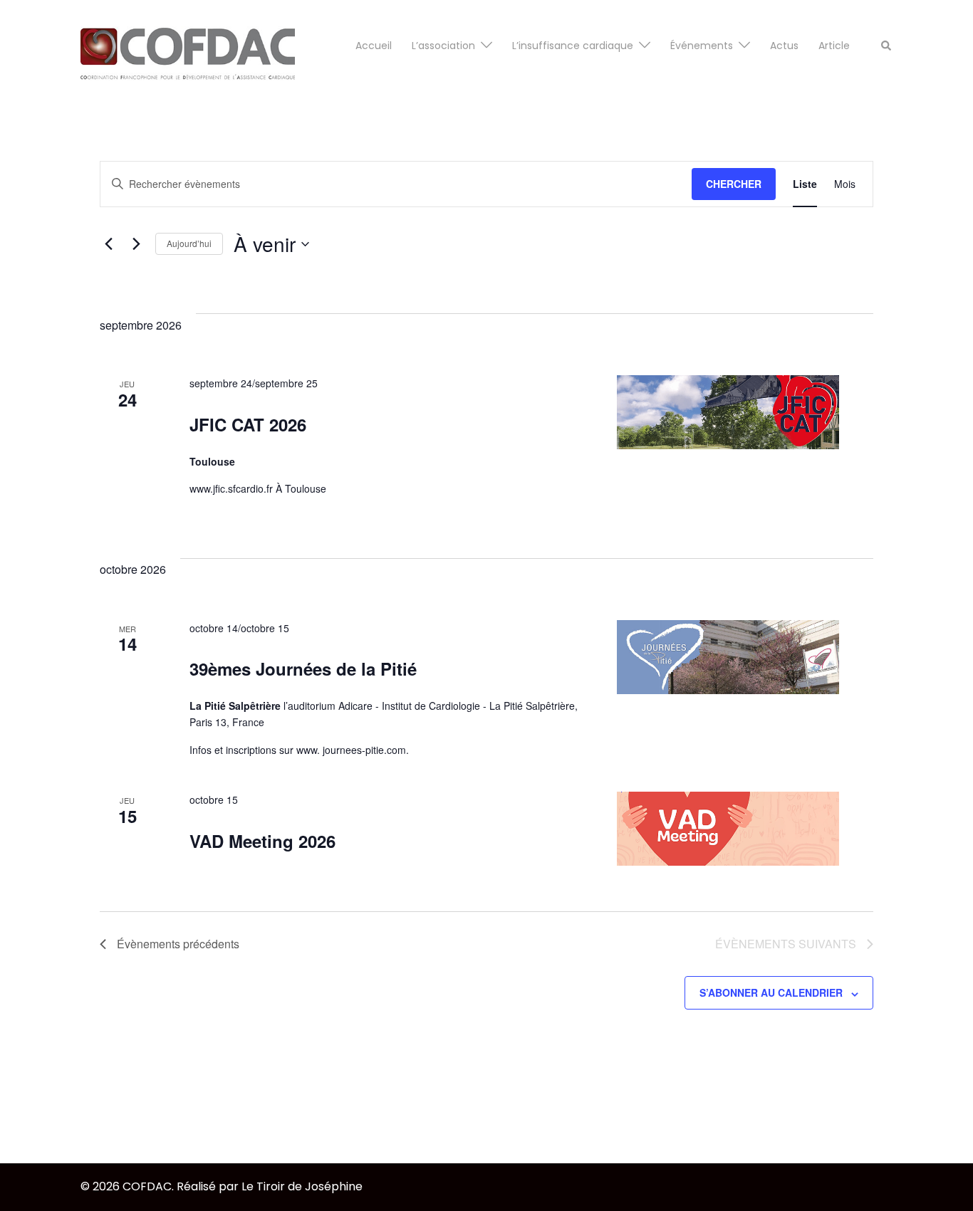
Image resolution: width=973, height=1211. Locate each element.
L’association (443, 45)
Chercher (733, 184)
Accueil (373, 45)
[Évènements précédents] (108, 244)
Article (834, 45)
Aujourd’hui (189, 243)
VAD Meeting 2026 (262, 841)
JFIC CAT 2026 (247, 424)
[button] (887, 46)
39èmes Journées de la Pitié (303, 668)
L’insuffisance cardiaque (572, 45)
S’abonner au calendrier (771, 992)
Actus (784, 45)
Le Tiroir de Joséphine (302, 1186)
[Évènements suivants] (136, 244)
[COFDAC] (187, 45)
